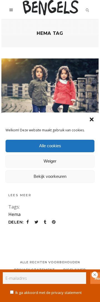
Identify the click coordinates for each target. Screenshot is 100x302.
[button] (91, 119)
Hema (14, 214)
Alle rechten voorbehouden (50, 262)
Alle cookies (50, 145)
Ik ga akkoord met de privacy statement (48, 292)
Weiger (50, 161)
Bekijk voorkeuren (50, 176)
